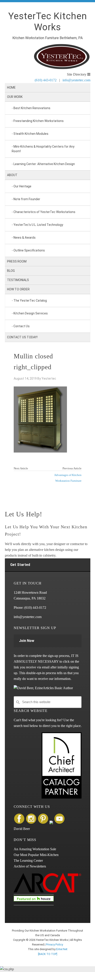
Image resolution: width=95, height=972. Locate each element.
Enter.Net (61, 949)
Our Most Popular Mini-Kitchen (36, 855)
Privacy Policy (54, 944)
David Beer (22, 829)
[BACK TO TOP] (47, 954)
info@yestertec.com (76, 80)
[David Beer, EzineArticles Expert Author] (43, 688)
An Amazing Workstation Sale (35, 849)
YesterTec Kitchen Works (47, 21)
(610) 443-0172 (46, 80)
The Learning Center (28, 860)
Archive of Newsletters (30, 866)
